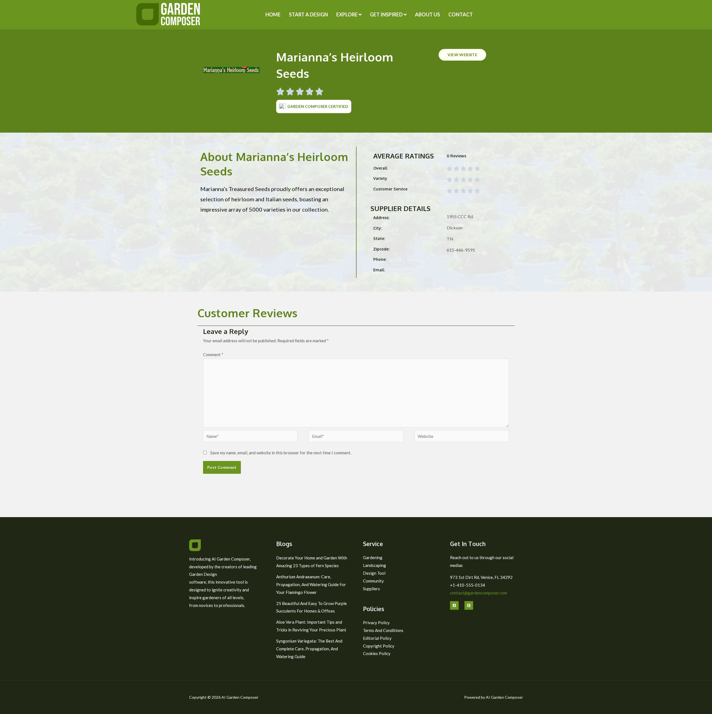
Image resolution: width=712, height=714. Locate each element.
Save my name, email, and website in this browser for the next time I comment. (280, 452)
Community (373, 580)
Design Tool (374, 573)
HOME (273, 14)
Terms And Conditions (383, 630)
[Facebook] (454, 605)
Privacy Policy (376, 622)
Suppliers (371, 588)
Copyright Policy (378, 645)
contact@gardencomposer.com (478, 592)
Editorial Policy (377, 638)
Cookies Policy (376, 653)
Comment (213, 354)
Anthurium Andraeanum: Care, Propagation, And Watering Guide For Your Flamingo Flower (311, 584)
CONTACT (460, 14)
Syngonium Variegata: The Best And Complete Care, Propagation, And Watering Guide (309, 648)
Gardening (372, 557)
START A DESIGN (308, 14)
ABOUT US (427, 14)
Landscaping (374, 565)
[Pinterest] (468, 605)
